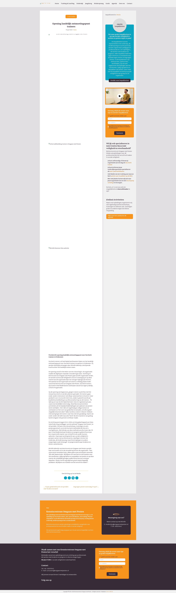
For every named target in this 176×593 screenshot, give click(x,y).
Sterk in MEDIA (109, 591)
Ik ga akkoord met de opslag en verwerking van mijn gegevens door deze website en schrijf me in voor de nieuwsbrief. (119, 127)
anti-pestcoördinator (117, 171)
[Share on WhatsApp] (69, 477)
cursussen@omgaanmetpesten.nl (58, 570)
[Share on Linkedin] (76, 477)
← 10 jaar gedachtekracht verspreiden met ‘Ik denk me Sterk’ (56, 488)
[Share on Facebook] (65, 477)
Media (75, 29)
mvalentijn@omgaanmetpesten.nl (117, 524)
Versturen (119, 133)
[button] (119, 96)
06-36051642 (117, 526)
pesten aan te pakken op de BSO (121, 176)
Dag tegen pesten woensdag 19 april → (86, 487)
